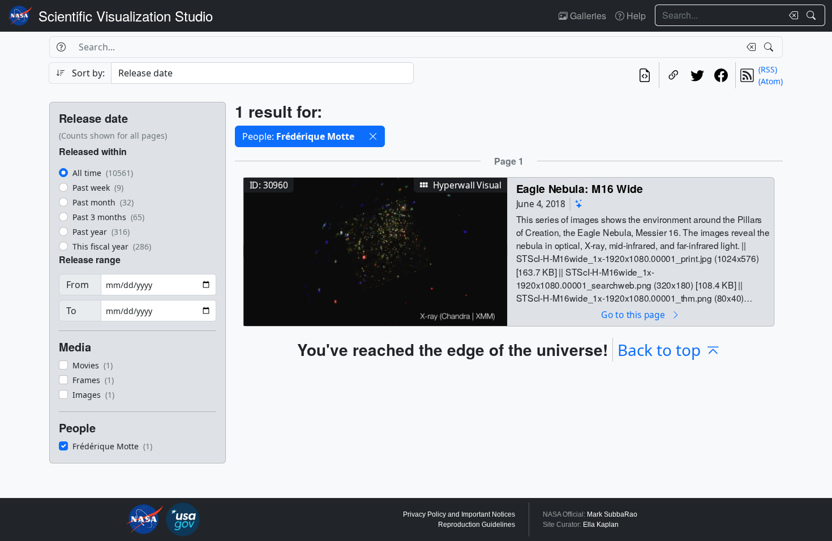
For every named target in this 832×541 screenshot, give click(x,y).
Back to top (659, 349)
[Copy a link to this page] (673, 75)
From (77, 284)
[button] (373, 136)
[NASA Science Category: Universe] (579, 204)
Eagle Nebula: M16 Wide (579, 188)
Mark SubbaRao (612, 514)
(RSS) (767, 69)
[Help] (60, 47)
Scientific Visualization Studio (125, 15)
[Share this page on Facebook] (721, 75)
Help (635, 15)
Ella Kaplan (601, 525)
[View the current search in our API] (644, 75)
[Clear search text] (791, 15)
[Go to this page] (375, 250)
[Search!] (812, 15)
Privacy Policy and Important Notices (459, 514)
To (71, 310)
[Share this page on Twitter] (697, 75)
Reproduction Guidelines (476, 525)
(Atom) (770, 81)
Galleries (587, 15)
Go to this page (634, 314)
